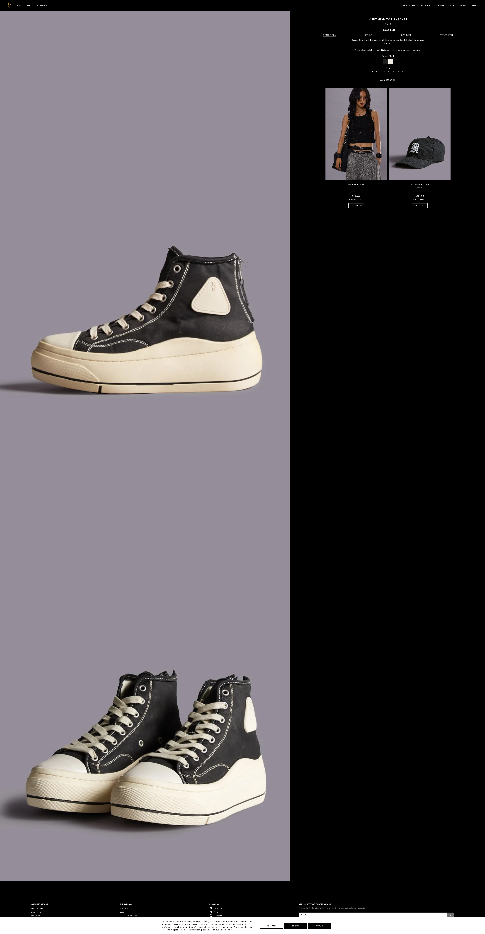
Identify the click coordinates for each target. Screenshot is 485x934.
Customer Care (37, 908)
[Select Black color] (385, 61)
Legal (122, 912)
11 (398, 71)
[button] (463, 5)
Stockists (124, 908)
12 (403, 71)
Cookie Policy (226, 930)
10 (392, 71)
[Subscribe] (450, 915)
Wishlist (440, 6)
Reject (295, 926)
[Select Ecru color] (390, 61)
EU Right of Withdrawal (129, 916)
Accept (319, 926)
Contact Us (35, 916)
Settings (271, 926)
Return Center (36, 912)
